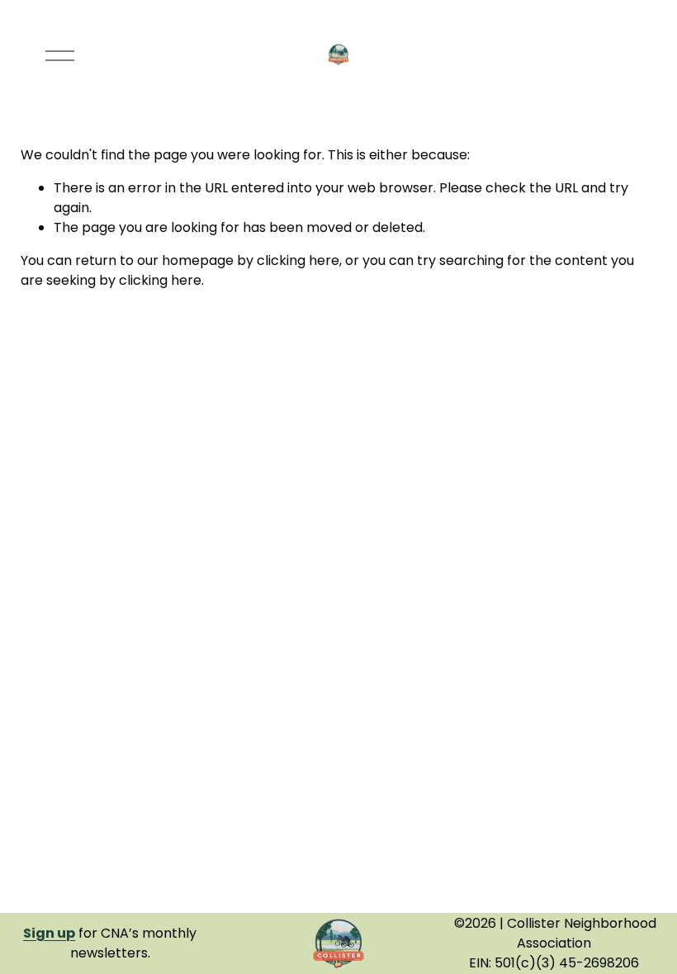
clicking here (298, 260)
